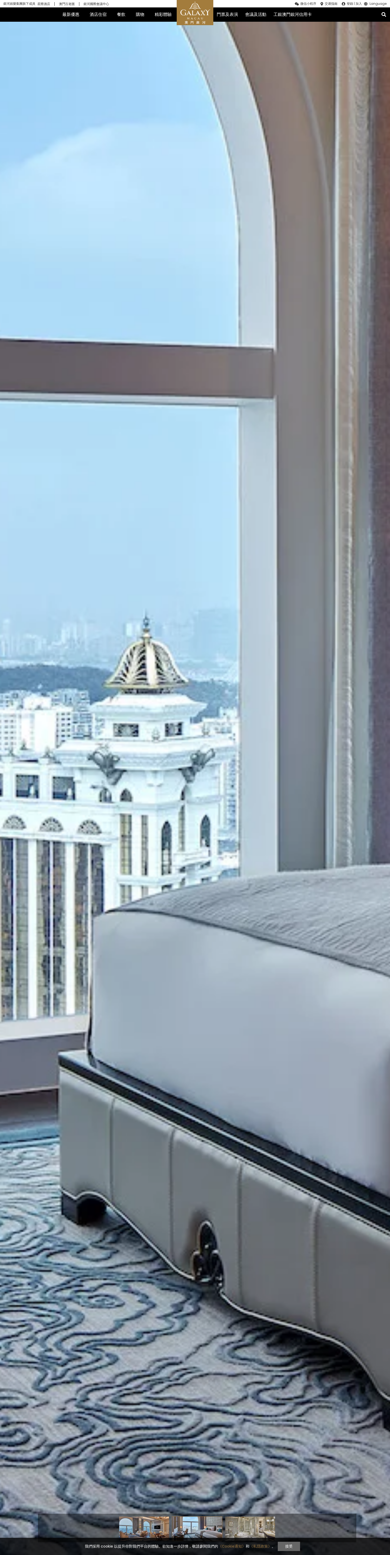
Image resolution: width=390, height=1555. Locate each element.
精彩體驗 (163, 14)
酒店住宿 (98, 14)
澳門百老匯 (67, 4)
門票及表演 (227, 14)
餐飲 (121, 14)
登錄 (350, 4)
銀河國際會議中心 (96, 4)
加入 (359, 4)
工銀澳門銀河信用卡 (293, 14)
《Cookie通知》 (232, 1546)
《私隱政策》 (260, 1546)
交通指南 (331, 4)
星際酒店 (43, 4)
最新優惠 (70, 14)
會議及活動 (255, 14)
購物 (140, 14)
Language (378, 4)
